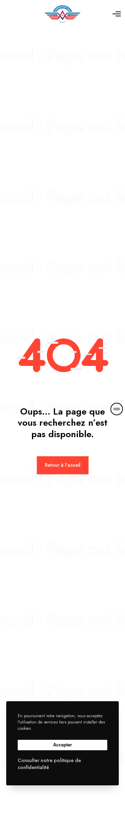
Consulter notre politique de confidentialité (49, 764)
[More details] (116, 409)
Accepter (62, 744)
